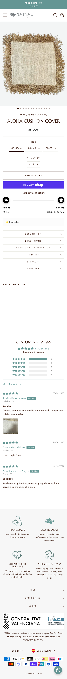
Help (33, 590)
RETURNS (33, 254)
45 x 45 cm (34, 148)
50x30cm (51, 148)
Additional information (33, 247)
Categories (32, 598)
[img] (10, 393)
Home (22, 114)
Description (33, 234)
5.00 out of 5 (42, 348)
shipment (33, 262)
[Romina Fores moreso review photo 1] (10, 426)
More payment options (33, 193)
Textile (31, 114)
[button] (19, 359)
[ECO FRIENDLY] (49, 521)
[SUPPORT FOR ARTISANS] (17, 555)
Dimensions (33, 241)
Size (33, 142)
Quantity (33, 158)
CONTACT (33, 268)
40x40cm (16, 148)
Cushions (41, 114)
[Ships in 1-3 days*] (49, 555)
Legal (33, 606)
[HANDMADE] (17, 521)
